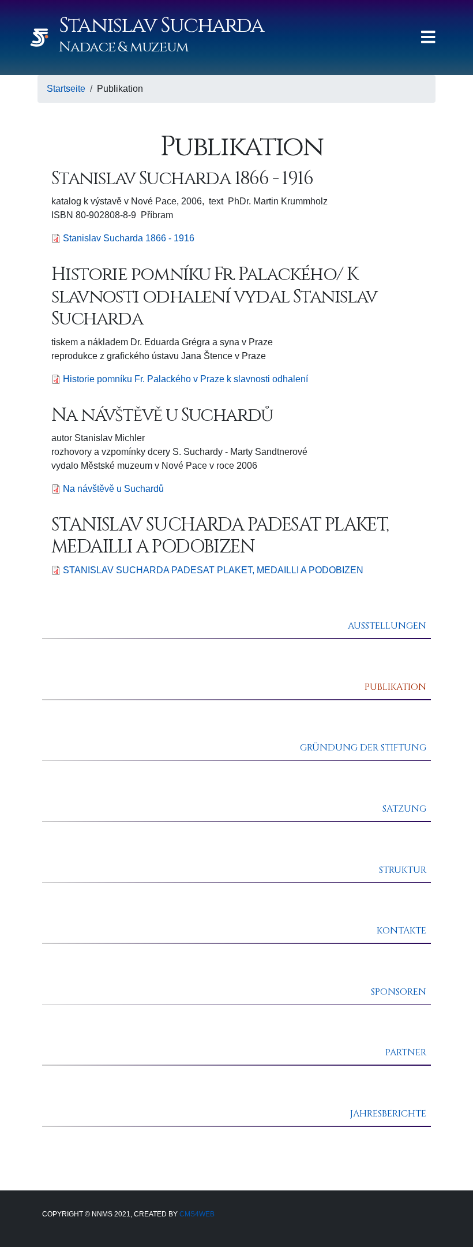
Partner (405, 1052)
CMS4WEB (196, 1214)
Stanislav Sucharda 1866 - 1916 (128, 238)
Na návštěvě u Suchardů (113, 489)
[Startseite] (44, 37)
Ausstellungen (387, 625)
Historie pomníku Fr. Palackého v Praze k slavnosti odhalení (185, 379)
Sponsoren (398, 991)
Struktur (402, 870)
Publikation (395, 687)
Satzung (404, 808)
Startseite (66, 89)
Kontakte (401, 930)
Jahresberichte (388, 1113)
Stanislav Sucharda (161, 25)
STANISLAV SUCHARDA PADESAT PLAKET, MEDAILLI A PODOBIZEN (213, 570)
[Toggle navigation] (428, 37)
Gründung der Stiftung (363, 747)
